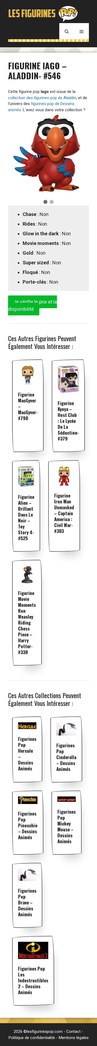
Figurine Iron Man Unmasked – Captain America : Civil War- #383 (64, 513)
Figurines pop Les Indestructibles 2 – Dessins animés (33, 980)
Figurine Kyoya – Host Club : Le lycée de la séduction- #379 (68, 421)
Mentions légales (74, 1037)
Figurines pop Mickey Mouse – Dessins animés (66, 826)
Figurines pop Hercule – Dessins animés (27, 753)
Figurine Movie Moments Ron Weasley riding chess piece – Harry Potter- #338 (27, 622)
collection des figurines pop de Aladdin (42, 97)
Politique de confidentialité (32, 1037)
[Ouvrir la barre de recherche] (66, 31)
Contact (73, 1031)
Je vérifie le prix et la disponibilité (32, 305)
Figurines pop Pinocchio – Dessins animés (27, 825)
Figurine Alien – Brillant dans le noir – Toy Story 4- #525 (26, 517)
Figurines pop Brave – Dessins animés (27, 902)
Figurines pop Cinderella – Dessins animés (66, 757)
